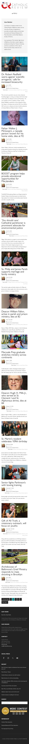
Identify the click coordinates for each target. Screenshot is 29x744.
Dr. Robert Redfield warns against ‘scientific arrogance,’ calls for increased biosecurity (13, 78)
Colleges (9, 282)
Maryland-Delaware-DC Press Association (9, 725)
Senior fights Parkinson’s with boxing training (13, 484)
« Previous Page (5, 600)
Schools (26, 190)
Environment (16, 235)
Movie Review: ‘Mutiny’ (6, 672)
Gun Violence (16, 582)
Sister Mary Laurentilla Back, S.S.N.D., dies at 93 (10, 688)
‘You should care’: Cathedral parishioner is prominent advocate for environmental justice (13, 224)
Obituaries (25, 144)
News (26, 91)
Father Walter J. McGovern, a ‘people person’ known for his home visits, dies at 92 (12, 132)
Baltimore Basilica (11, 533)
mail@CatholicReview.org (6, 646)
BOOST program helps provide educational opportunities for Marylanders (13, 177)
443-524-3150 (4, 644)
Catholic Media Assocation (6, 722)
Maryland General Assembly (21, 189)
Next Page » (4, 603)
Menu (15, 13)
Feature (15, 90)
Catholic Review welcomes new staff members (10, 675)
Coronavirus (10, 90)
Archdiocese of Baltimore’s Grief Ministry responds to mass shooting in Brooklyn (14, 570)
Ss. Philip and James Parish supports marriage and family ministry (14, 272)
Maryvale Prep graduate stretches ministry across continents (13, 355)
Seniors (26, 449)
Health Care (19, 90)
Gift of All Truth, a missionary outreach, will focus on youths (13, 523)
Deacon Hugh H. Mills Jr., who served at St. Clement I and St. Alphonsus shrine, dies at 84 (14, 398)
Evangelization (18, 533)
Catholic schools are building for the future (10, 694)
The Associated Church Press (7, 728)
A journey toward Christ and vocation (9, 685)
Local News (25, 90)
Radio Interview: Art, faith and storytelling (9, 678)
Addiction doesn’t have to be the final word (10, 691)
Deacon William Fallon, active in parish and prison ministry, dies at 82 (14, 314)
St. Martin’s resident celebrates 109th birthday (14, 440)
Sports (26, 493)
